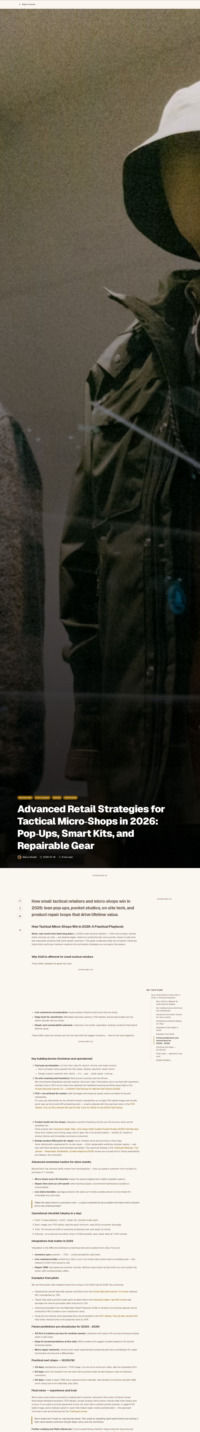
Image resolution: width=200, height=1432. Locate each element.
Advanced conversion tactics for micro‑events (169, 1015)
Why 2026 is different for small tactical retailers (167, 1002)
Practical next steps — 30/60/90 (166, 1048)
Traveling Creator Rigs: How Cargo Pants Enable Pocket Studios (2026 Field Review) (96, 1129)
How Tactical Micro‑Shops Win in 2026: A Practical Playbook (165, 996)
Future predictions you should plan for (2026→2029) (167, 1041)
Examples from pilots (165, 1034)
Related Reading (163, 1060)
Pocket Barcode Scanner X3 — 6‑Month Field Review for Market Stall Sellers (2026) (77, 1088)
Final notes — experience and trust (169, 1055)
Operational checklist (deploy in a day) (169, 1022)
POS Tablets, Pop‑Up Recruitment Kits (118, 1316)
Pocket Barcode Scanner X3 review (110, 1291)
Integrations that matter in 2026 (167, 1028)
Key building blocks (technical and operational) (169, 1009)
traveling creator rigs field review (110, 1299)
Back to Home (28, 4)
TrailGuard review (78, 1411)
